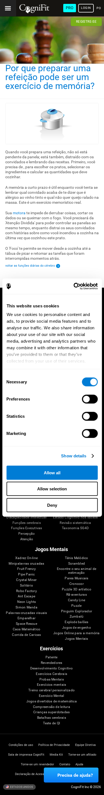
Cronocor (76, 584)
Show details (73, 455)
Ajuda (79, 764)
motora (19, 213)
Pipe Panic (26, 574)
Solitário (26, 585)
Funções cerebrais (26, 523)
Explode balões (76, 622)
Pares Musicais (76, 578)
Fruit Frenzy (26, 569)
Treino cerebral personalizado (51, 690)
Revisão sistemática (75, 523)
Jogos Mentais (76, 639)
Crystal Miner (26, 580)
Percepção (26, 534)
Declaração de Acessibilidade (35, 774)
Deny (52, 505)
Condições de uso (21, 745)
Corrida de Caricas (26, 635)
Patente (51, 657)
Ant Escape (26, 596)
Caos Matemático (26, 629)
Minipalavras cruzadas (26, 563)
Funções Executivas (26, 528)
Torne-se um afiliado (82, 754)
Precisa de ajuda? (75, 775)
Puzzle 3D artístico (76, 589)
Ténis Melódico (76, 558)
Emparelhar (26, 618)
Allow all (52, 472)
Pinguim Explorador (76, 611)
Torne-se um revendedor (37, 764)
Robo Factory (26, 591)
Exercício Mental (51, 696)
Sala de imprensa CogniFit (26, 754)
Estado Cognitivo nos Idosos (75, 517)
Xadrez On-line (26, 558)
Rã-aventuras (76, 595)
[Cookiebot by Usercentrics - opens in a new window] (74, 286)
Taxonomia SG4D (75, 528)
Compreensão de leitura (51, 707)
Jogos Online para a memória (76, 633)
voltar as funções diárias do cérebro (30, 265)
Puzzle (76, 606)
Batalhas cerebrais (51, 718)
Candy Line (76, 600)
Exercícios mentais (51, 685)
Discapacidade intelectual (26, 517)
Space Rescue (26, 624)
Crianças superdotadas (51, 712)
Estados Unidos (21, 786)
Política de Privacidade (54, 745)
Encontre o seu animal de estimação (77, 571)
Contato (64, 764)
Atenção (26, 539)
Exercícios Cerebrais (51, 674)
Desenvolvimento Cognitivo (51, 668)
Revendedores (51, 663)
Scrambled (76, 563)
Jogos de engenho (76, 628)
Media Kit (56, 754)
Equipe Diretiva (85, 745)
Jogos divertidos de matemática (51, 701)
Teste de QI (51, 723)
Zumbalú (77, 616)
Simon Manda (26, 607)
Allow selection (52, 488)
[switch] (90, 398)
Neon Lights (26, 602)
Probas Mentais (51, 679)
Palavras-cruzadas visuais (26, 613)
